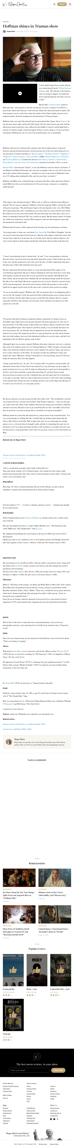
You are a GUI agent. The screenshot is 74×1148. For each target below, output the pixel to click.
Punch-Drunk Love (53, 156)
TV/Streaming (31, 1118)
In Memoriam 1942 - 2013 (21, 1135)
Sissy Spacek (39, 232)
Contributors (54, 1115)
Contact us (53, 1110)
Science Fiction (55, 1094)
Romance (53, 1091)
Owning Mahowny (13, 159)
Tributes (5, 1123)
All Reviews (6, 1089)
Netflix (52, 1089)
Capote (64, 121)
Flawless (65, 156)
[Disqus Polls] (37, 786)
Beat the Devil (62, 651)
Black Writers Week (33, 1113)
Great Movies (7, 1113)
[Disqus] (37, 831)
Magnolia (7, 156)
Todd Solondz (61, 159)
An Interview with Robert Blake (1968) (17, 729)
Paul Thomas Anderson (46, 159)
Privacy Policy (54, 1144)
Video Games (31, 1110)
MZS (4, 1115)
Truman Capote (55, 104)
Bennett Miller (8, 167)
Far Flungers (7, 1118)
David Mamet (8, 162)
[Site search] (54, 4)
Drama (29, 1096)
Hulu (28, 1101)
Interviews (6, 21)
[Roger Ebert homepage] (15, 4)
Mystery (52, 1086)
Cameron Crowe (20, 162)
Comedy (29, 1091)
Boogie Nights (37, 153)
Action (29, 1086)
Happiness (64, 153)
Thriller (52, 1099)
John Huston (17, 651)
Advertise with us (55, 1113)
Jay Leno (39, 528)
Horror (29, 1099)
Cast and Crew (7, 1091)
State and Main (32, 156)
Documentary (31, 1094)
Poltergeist (8, 704)
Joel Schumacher (32, 162)
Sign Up (5, 1098)
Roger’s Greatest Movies (10, 1086)
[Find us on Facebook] (51, 1119)
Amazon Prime (31, 1089)
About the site (54, 1108)
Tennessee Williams (32, 518)
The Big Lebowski (51, 153)
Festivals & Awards (32, 1123)
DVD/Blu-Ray (31, 1108)
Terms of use (43, 1144)
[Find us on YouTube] (54, 1119)
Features (29, 1115)
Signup (62, 4)
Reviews (5, 1108)
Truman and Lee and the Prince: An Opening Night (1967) (24, 455)
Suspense (53, 1096)
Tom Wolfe (18, 566)
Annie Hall (10, 683)
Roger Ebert (11, 31)
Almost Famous (19, 156)
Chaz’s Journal (7, 1110)
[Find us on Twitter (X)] (57, 1119)
